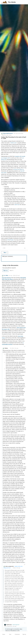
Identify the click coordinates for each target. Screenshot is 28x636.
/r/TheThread (10, 239)
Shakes (14, 567)
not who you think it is (18, 169)
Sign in (11, 270)
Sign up (5, 270)
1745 (4, 248)
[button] (25, 2)
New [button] (4, 252)
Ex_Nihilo (12, 348)
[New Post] (23, 2)
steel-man (17, 204)
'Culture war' (13, 142)
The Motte (12, 2)
